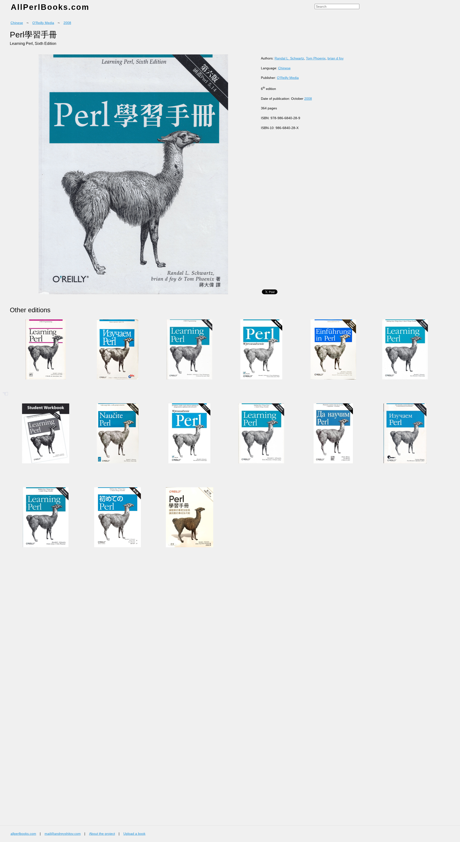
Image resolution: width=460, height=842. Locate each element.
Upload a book (134, 834)
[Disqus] (153, 631)
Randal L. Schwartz (289, 58)
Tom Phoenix (316, 58)
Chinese (17, 23)
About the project (102, 834)
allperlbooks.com (23, 834)
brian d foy (336, 58)
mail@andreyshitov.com (63, 834)
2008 (67, 23)
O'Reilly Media (43, 23)
